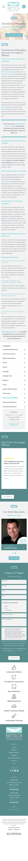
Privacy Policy (16, 651)
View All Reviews (7, 497)
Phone (3, 591)
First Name (4, 581)
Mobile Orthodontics (14, 753)
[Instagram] (13, 770)
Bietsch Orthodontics (7, 72)
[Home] (13, 6)
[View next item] (4, 492)
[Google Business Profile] (15, 770)
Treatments (14, 755)
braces (3, 109)
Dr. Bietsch (22, 85)
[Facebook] (10, 770)
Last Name (4, 586)
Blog (14, 763)
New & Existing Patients (14, 758)
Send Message (14, 658)
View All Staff (14, 558)
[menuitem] (14, 349)
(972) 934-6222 (14, 415)
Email (3, 596)
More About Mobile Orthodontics (14, 424)
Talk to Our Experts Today (14, 35)
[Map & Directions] (14, 787)
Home (14, 747)
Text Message (8, 610)
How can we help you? (7, 619)
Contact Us (14, 761)
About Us (14, 750)
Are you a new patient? (7, 614)
